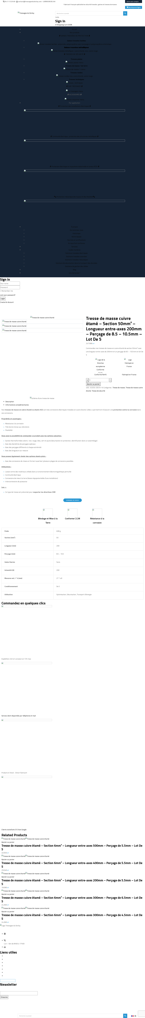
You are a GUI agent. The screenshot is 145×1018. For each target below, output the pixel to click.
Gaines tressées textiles (76, 40)
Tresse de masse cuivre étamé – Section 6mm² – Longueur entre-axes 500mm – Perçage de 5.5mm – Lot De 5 (71, 847)
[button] (134, 1016)
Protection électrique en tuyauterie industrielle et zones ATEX (74, 166)
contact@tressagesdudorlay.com (30, 1)
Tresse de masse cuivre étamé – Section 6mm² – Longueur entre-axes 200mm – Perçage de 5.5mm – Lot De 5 (71, 882)
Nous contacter (9, 972)
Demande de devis (10, 962)
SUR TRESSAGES (74, 86)
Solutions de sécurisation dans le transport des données (76, 263)
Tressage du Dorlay (13, 1010)
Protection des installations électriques (74, 106)
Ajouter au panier (93, 384)
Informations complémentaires (17, 404)
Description (9, 401)
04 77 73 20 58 (10, 1)
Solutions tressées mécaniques (76, 259)
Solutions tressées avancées (76, 256)
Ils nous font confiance (76, 243)
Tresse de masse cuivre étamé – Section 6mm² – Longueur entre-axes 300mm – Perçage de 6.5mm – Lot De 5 (71, 899)
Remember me (7, 291)
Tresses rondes (76, 72)
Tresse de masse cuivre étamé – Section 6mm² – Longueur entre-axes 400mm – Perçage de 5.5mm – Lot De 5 (71, 865)
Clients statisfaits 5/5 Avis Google (13, 829)
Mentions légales (10, 959)
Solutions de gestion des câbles (76, 266)
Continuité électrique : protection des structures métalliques (74, 136)
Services (7, 965)
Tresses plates (76, 59)
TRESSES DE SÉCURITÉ (74, 54)
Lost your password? (7, 295)
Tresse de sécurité (98, 390)
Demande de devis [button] (72, 500)
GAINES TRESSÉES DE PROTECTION (74, 35)
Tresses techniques (76, 79)
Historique (76, 233)
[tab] (74, 401)
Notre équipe (76, 236)
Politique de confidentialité (14, 969)
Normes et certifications (76, 240)
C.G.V (5, 975)
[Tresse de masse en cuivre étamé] (14, 321)
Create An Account (7, 302)
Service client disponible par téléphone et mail (18, 715)
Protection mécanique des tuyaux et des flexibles (74, 196)
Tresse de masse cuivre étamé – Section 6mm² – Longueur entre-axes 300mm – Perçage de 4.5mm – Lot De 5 (71, 917)
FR (135, 1016)
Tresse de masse (119, 387)
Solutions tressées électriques (76, 253)
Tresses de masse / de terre (76, 65)
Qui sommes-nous (76, 230)
